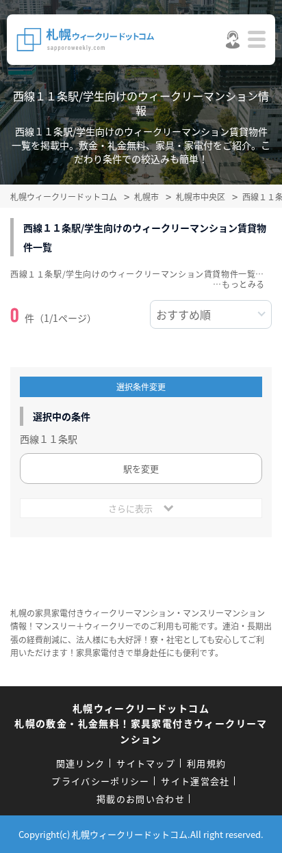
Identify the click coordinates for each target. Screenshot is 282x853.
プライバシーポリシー (100, 780)
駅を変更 (141, 468)
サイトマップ (145, 763)
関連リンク (80, 763)
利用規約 (206, 763)
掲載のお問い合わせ (141, 798)
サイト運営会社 (195, 780)
